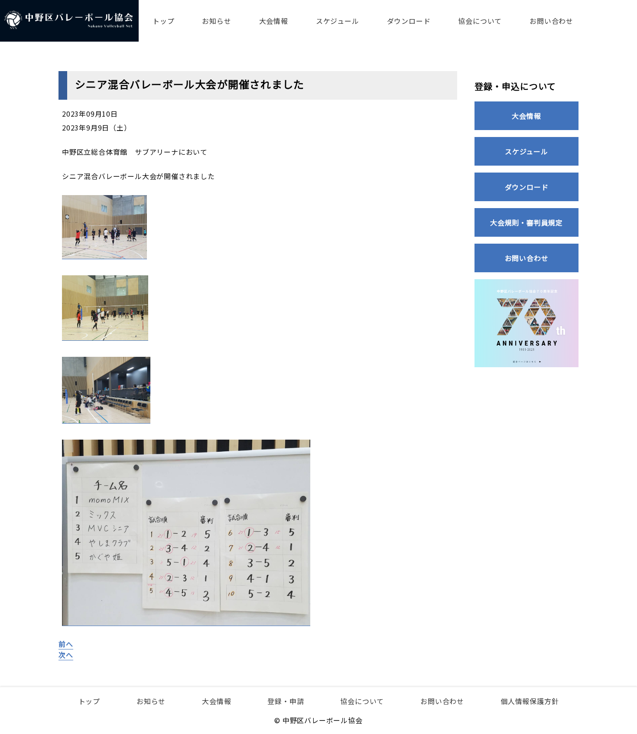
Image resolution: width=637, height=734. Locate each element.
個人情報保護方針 (529, 701)
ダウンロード (409, 21)
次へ (65, 654)
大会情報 (273, 21)
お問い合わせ (551, 21)
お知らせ (216, 21)
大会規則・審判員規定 (526, 222)
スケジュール (337, 21)
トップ (163, 21)
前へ (65, 644)
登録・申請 (285, 701)
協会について (480, 21)
